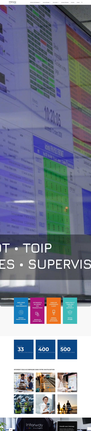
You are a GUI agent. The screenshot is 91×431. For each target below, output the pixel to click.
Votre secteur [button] (55, 2)
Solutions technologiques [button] (34, 2)
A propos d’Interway (64, 2)
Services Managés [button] (46, 2)
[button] (81, 2)
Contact (78, 2)
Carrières (72, 2)
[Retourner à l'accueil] (13, 2)
